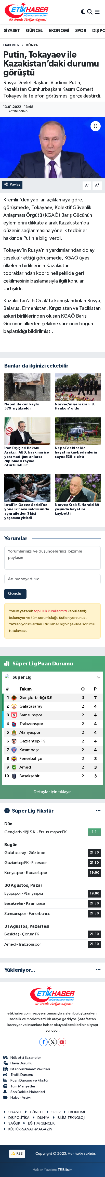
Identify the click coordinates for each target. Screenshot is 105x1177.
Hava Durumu (21, 1063)
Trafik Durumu (21, 1075)
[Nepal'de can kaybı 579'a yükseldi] (27, 387)
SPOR (80, 30)
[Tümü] (98, 970)
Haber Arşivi (20, 1097)
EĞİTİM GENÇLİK (41, 1123)
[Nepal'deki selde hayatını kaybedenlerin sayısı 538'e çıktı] (78, 431)
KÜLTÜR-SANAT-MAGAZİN (30, 1129)
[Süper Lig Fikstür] (98, 811)
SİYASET (12, 30)
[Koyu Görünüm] (83, 12)
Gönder (15, 593)
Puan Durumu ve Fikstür (29, 1080)
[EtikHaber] (26, 12)
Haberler (11, 45)
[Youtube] (62, 1042)
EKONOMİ (59, 30)
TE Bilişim (65, 1170)
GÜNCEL (34, 30)
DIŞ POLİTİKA (19, 1118)
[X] (52, 1042)
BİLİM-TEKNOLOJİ (71, 1118)
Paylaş (15, 184)
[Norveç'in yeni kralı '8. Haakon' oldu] (78, 387)
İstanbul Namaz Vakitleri (30, 1069)
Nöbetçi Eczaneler (25, 1058)
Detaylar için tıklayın (53, 792)
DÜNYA (32, 45)
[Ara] (90, 12)
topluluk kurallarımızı (51, 611)
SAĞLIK (14, 1123)
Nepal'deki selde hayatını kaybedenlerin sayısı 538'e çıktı (76, 452)
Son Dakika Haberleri (27, 1092)
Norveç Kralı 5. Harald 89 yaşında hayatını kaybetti (77, 509)
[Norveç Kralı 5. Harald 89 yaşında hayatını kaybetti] (78, 488)
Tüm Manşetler (22, 1086)
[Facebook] (43, 1042)
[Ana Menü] (97, 12)
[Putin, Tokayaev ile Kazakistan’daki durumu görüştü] (52, 147)
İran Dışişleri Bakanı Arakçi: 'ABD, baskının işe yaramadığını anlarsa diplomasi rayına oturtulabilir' (26, 456)
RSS (19, 1154)
